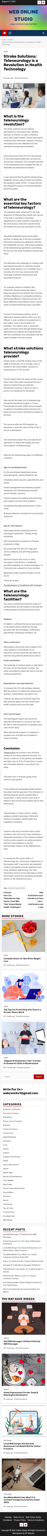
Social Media (8, 1192)
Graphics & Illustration (11, 1157)
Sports (5, 1200)
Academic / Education (11, 1109)
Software (6, 1196)
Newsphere (17, 1533)
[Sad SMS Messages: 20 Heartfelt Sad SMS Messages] (23, 1319)
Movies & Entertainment (12, 1176)
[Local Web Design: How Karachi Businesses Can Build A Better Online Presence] (23, 1421)
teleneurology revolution (16, 888)
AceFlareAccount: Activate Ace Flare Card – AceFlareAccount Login (35, 899)
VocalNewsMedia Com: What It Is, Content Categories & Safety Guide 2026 (22, 1500)
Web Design (7, 1220)
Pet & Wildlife (8, 1180)
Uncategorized (8, 1216)
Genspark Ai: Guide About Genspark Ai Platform (22, 1265)
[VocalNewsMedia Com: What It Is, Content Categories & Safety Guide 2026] (23, 1475)
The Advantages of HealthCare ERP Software (23, 585)
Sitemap (8, 1517)
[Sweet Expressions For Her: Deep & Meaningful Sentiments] (23, 1370)
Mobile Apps (8, 1172)
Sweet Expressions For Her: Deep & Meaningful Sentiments (21, 1393)
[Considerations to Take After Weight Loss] (23, 936)
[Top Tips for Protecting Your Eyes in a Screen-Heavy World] (23, 987)
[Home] (4, 33)
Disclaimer (7, 1520)
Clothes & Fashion (10, 1129)
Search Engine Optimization (14, 1188)
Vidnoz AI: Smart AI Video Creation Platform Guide (23, 1261)
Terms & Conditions (35, 1520)
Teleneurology (10, 752)
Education (7, 1141)
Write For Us (18, 1517)
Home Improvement (11, 1165)
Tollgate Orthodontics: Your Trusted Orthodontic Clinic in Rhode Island (22, 1062)
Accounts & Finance (11, 1113)
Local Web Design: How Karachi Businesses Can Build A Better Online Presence (22, 1446)
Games (6, 1149)
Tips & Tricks (8, 1208)
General (6, 1153)
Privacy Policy (20, 1520)
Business (6, 1125)
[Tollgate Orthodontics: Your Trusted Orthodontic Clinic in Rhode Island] (23, 1038)
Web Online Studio (33, 1517)
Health (6, 51)
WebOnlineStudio (22, 78)
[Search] (43, 33)
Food (5, 1145)
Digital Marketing (9, 1137)
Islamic (6, 1169)
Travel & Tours (8, 1212)
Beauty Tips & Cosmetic (12, 1121)
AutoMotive (7, 1117)
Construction (8, 1133)
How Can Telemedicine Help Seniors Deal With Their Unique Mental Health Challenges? (12, 899)
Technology (7, 1204)
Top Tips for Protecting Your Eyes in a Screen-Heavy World (22, 1011)
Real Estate (7, 1184)
